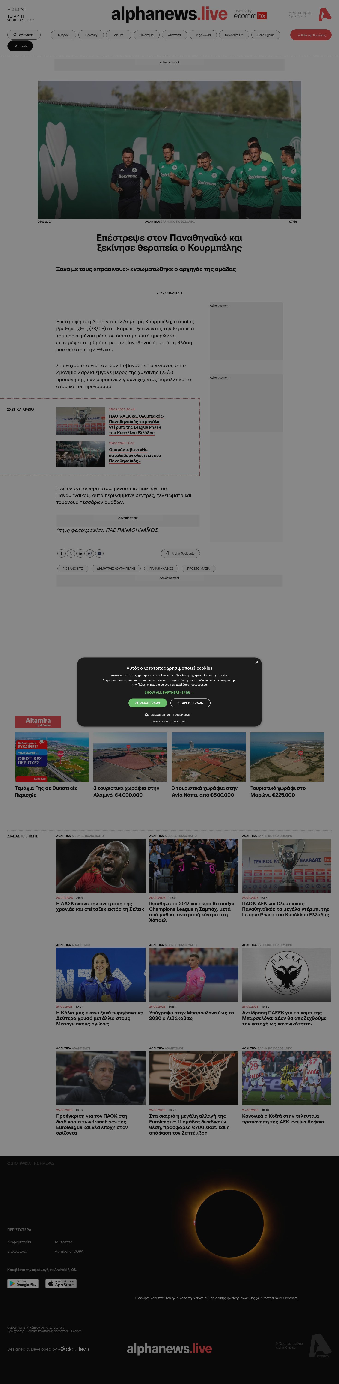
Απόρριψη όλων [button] (190, 703)
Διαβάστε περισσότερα (191, 684)
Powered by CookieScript (169, 721)
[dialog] (169, 691)
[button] (169, 692)
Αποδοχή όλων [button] (147, 703)
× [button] (256, 662)
